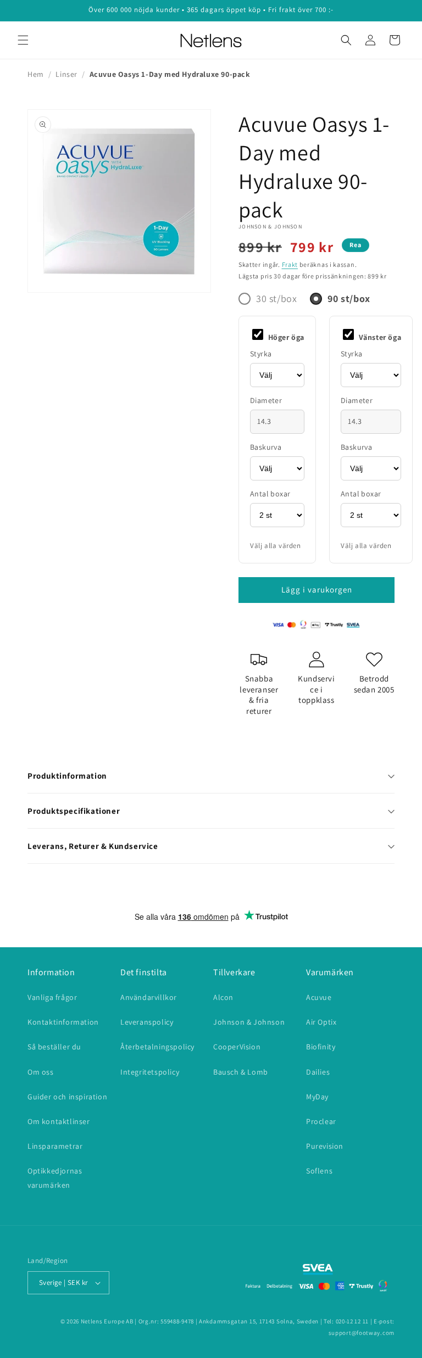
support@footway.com (362, 1333)
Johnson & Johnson (270, 226)
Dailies (318, 1072)
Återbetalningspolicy (157, 1047)
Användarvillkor (148, 997)
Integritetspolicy (149, 1072)
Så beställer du (54, 1047)
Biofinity (320, 1047)
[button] (23, 40)
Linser (66, 74)
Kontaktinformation (63, 1022)
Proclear (321, 1121)
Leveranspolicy (146, 1022)
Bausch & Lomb (240, 1072)
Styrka (260, 354)
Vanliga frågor (52, 997)
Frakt (290, 264)
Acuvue (319, 997)
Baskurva (265, 447)
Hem (35, 74)
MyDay (317, 1097)
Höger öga (285, 337)
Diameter (266, 400)
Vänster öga (379, 337)
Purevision (324, 1146)
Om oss (40, 1072)
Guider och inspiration (67, 1097)
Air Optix (321, 1022)
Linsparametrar (54, 1146)
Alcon (223, 997)
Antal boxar (270, 494)
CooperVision (236, 1047)
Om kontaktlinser (58, 1121)
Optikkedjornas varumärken (54, 1177)
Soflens (319, 1171)
